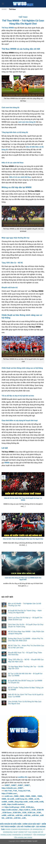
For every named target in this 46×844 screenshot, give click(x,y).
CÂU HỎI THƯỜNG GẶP (26, 827)
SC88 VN (40, 810)
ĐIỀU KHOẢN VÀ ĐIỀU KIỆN (10, 824)
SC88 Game (7, 813)
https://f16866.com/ (9, 793)
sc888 (4, 815)
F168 (15, 791)
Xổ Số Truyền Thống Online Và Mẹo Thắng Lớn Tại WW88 (26, 689)
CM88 (16, 796)
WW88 (4, 9)
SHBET (7, 785)
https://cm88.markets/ (15, 804)
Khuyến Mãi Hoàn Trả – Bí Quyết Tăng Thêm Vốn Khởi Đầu (25, 654)
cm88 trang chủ (21, 799)
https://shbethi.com (9, 788)
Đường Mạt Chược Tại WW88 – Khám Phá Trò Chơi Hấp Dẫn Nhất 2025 (25, 640)
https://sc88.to (24, 810)
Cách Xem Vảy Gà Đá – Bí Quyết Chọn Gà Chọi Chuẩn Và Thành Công (25, 626)
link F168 (8, 791)
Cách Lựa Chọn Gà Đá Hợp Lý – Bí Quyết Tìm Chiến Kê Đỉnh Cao (25, 619)
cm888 (4, 802)
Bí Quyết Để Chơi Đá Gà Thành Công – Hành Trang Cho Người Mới (25, 612)
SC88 (23, 807)
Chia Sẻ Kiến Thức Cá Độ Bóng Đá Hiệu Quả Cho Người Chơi (23, 539)
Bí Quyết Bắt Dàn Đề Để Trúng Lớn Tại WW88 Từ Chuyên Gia (25, 682)
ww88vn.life (22, 777)
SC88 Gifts (17, 813)
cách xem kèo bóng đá (27, 122)
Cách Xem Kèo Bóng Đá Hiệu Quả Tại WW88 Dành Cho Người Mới (23, 579)
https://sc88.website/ (10, 810)
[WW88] (23, 3)
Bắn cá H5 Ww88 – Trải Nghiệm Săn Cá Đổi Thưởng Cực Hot (24, 605)
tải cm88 (10, 799)
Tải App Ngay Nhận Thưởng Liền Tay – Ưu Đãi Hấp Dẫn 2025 (25, 668)
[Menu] (3, 3)
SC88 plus (30, 807)
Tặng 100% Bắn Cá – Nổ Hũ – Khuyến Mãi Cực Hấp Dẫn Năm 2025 (26, 661)
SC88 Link (31, 813)
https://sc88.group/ (12, 807)
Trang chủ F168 (24, 791)
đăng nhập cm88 (21, 802)
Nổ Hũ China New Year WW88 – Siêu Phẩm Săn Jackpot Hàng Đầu (26, 633)
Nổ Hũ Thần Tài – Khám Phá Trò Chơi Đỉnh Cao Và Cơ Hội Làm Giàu (26, 647)
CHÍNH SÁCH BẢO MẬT (31, 824)
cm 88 (36, 799)
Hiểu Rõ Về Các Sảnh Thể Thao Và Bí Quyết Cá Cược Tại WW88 (23, 499)
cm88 (31, 802)
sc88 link (10, 815)
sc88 (24, 818)
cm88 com (9, 796)
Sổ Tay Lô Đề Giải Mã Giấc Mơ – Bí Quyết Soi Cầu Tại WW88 (25, 675)
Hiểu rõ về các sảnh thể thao (20, 177)
